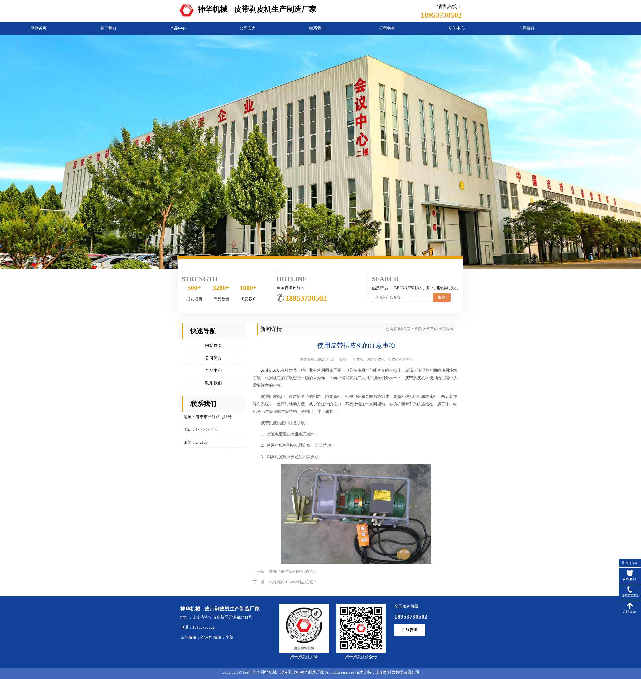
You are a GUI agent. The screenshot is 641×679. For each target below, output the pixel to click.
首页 (417, 329)
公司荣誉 (387, 28)
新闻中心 (457, 28)
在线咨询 (410, 630)
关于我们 (108, 28)
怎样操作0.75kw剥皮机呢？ (293, 582)
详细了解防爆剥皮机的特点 (293, 571)
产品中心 (178, 28)
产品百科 (526, 28)
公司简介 (213, 358)
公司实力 (248, 28)
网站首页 (39, 28)
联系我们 (317, 28)
